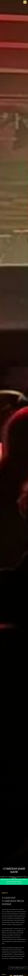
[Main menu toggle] (25, 2)
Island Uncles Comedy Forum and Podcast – (14, 879)
